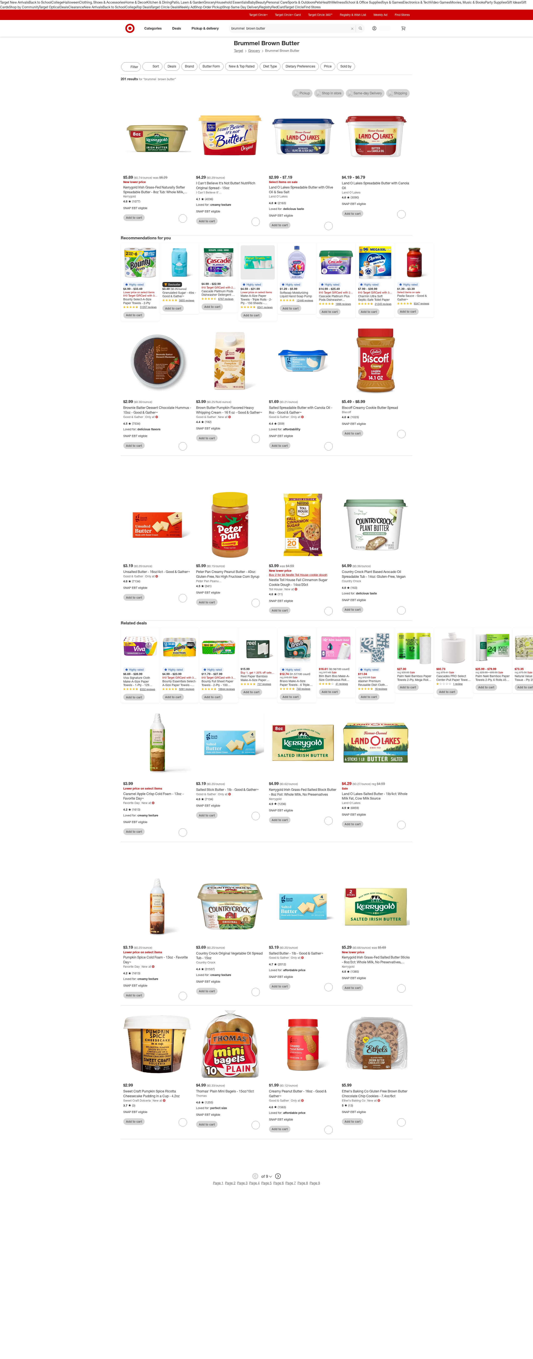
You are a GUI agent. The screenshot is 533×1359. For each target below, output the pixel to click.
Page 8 (303, 1183)
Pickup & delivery (205, 28)
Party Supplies (496, 2)
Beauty (261, 2)
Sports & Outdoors (301, 2)
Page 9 (315, 1183)
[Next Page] (408, 67)
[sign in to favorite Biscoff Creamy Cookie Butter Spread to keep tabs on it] (401, 434)
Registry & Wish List (353, 14)
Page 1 (218, 1183)
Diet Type (270, 66)
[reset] (352, 28)
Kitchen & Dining (159, 2)
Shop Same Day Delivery (240, 7)
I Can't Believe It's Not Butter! (209, 192)
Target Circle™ (258, 14)
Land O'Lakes (278, 196)
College (57, 2)
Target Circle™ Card (288, 14)
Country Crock (351, 581)
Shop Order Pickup (208, 7)
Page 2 (230, 1183)
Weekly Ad (186, 7)
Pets (318, 2)
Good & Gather (133, 417)
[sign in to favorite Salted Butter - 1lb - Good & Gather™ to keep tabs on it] (328, 987)
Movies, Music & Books (467, 2)
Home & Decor (136, 2)
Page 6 (278, 1183)
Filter (134, 67)
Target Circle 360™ (320, 14)
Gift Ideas (514, 2)
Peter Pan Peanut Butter (209, 581)
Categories (153, 28)
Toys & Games (392, 2)
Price (328, 66)
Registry (265, 7)
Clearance (76, 7)
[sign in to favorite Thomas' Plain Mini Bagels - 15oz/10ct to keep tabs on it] (256, 1125)
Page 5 (266, 1183)
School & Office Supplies (363, 2)
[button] (134, 284)
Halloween (71, 2)
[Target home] (130, 28)
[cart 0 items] (403, 28)
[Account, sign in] (383, 28)
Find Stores (312, 7)
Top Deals (144, 7)
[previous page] (255, 1176)
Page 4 (254, 1183)
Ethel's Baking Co (353, 1100)
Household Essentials (231, 2)
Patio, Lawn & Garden (188, 2)
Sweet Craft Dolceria (137, 1100)
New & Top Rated (241, 66)
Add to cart (134, 217)
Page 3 (242, 1183)
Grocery (209, 2)
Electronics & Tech (416, 2)
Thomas (201, 1095)
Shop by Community (24, 7)
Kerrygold (129, 196)
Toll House (276, 589)
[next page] (278, 1176)
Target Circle (294, 7)
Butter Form (211, 66)
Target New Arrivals (14, 2)
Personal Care (277, 2)
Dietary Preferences (300, 66)
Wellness (338, 2)
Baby (252, 2)
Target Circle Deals (165, 7)
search (361, 28)
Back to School (40, 2)
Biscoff (346, 412)
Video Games (440, 2)
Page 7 (290, 1183)
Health (326, 2)
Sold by (345, 66)
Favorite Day (131, 803)
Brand (189, 66)
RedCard (278, 7)
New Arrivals (93, 7)
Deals (64, 7)
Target (238, 51)
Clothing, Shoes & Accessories (102, 2)
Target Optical (49, 7)
